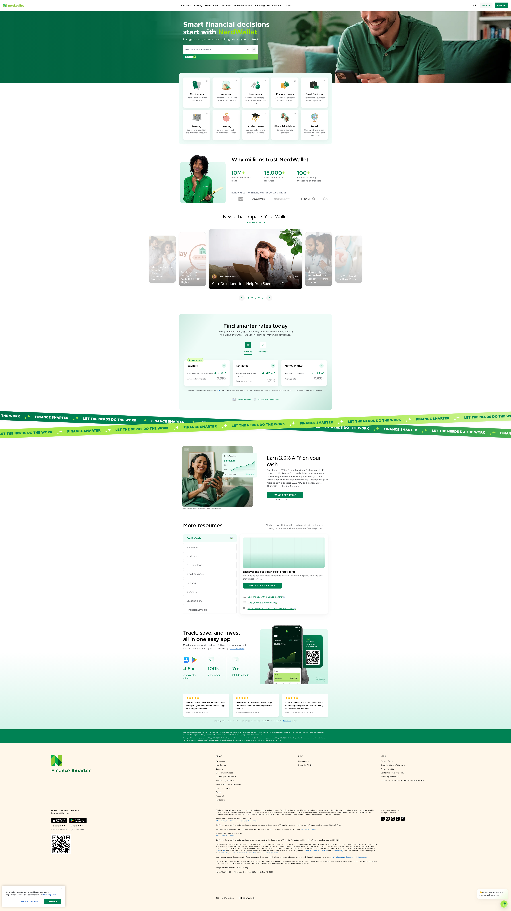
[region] (255, 265)
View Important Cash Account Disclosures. (350, 857)
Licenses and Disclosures (247, 821)
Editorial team (223, 788)
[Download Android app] (78, 820)
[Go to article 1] (248, 298)
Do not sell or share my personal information (402, 780)
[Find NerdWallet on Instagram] (393, 819)
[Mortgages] (263, 345)
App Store (287, 721)
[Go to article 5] (262, 298)
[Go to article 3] (255, 298)
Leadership (221, 765)
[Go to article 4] (259, 298)
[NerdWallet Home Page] (13, 5)
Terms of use (387, 761)
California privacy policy (392, 773)
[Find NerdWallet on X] (383, 819)
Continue (52, 901)
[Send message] (254, 49)
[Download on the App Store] (186, 660)
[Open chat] (504, 904)
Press (218, 792)
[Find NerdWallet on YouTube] (388, 819)
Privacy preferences (390, 777)
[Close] (507, 889)
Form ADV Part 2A (320, 851)
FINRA (218, 851)
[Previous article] (242, 298)
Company (220, 761)
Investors (220, 800)
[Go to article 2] (252, 298)
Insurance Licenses (308, 829)
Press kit (220, 796)
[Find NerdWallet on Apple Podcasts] (398, 819)
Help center (303, 761)
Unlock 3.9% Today (285, 495)
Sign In (486, 5)
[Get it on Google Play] (194, 660)
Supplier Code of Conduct (393, 765)
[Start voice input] (248, 49)
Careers (219, 769)
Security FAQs (305, 765)
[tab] (210, 538)
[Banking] (248, 345)
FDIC (219, 390)
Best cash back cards (262, 586)
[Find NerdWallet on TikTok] (403, 819)
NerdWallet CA (249, 898)
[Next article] (269, 298)
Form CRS (308, 851)
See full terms (237, 648)
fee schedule (251, 853)
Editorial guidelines (225, 780)
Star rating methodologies (228, 784)
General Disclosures (237, 853)
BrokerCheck (272, 853)
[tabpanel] (284, 574)
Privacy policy (387, 769)
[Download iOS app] (59, 820)
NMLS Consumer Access (225, 821)
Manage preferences (30, 901)
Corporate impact (224, 773)
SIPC (224, 851)
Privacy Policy (337, 851)
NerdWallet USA (227, 898)
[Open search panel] (475, 6)
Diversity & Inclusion (226, 777)
